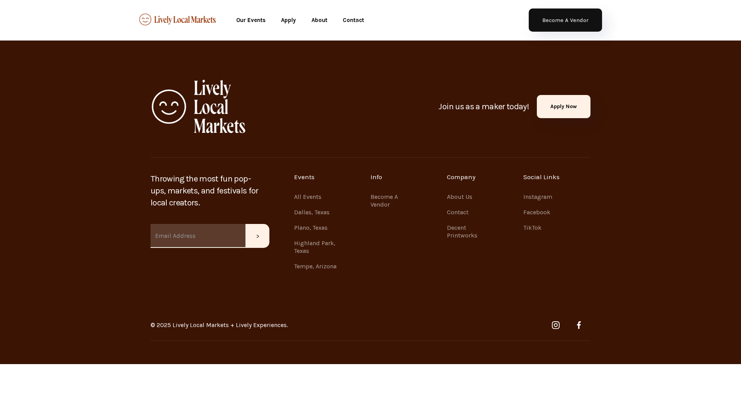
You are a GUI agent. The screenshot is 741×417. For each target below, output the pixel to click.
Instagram (537, 196)
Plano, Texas (311, 227)
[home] (177, 20)
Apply (288, 20)
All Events (307, 196)
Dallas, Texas (312, 212)
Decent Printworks (462, 231)
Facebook (536, 212)
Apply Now (563, 106)
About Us (459, 196)
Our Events (251, 20)
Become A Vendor (565, 20)
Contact (353, 20)
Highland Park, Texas (314, 246)
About (319, 20)
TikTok (532, 227)
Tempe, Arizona (315, 266)
